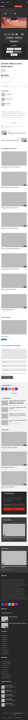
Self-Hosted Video (13, 616)
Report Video (5, 673)
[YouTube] (6, 389)
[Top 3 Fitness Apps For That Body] (14, 439)
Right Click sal (18, 713)
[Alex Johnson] (3, 94)
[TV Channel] (3, 691)
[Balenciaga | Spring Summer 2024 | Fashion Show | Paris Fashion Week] (4, 416)
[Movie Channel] (3, 696)
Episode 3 (9, 51)
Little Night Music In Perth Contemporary (10, 167)
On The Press (5, 667)
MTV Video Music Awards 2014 (8, 289)
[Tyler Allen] (3, 104)
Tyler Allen (7, 103)
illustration (19, 126)
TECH (3, 647)
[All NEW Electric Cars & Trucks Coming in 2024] (14, 530)
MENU (3, 6)
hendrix (15, 126)
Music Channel (4, 336)
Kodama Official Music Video (8, 309)
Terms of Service (6, 677)
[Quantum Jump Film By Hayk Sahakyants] (14, 141)
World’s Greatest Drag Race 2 (8, 486)
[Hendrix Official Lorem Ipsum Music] (14, 158)
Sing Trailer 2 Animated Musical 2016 (9, 228)
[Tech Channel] (3, 700)
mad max (23, 126)
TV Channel (8, 690)
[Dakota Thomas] (3, 99)
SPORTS (4, 645)
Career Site (4, 671)
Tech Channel (8, 699)
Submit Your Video (6, 663)
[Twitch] (16, 389)
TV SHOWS (4, 651)
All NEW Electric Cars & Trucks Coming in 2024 (13, 537)
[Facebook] (2, 389)
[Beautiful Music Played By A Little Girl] (14, 134)
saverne (10, 127)
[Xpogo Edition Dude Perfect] (14, 459)
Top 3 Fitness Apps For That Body (9, 447)
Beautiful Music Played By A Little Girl (10, 268)
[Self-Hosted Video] (4, 619)
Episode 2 (17, 48)
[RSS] (13, 389)
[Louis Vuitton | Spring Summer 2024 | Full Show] (4, 409)
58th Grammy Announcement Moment (18, 623)
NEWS (3, 643)
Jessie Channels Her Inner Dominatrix (10, 187)
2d (3, 126)
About (4, 717)
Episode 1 (10, 48)
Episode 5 (14, 54)
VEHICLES (4, 653)
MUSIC (9, 81)
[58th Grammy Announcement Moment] (4, 625)
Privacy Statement (6, 675)
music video (6, 127)
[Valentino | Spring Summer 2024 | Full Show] (4, 422)
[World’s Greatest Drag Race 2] (14, 478)
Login (25, 6)
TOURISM (4, 649)
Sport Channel (8, 703)
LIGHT (2, 13)
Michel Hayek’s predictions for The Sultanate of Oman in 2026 (13, 567)
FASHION (4, 635)
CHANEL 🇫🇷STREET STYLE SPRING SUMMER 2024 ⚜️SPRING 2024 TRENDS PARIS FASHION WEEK (17, 402)
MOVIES (4, 639)
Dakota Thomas (9, 98)
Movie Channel (8, 694)
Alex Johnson (8, 94)
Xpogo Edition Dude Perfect (7, 467)
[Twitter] (9, 389)
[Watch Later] (16, 34)
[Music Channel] (14, 334)
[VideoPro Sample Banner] (14, 393)
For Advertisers (5, 665)
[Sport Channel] (3, 705)
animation (12, 126)
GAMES (4, 637)
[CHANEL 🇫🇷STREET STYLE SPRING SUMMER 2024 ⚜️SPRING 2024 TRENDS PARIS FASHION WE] (4, 402)
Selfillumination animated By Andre (9, 207)
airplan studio (6, 126)
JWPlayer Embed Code (6, 612)
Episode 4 (18, 51)
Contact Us (5, 669)
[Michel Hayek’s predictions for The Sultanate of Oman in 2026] (14, 558)
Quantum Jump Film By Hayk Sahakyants (11, 248)
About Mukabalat (6, 661)
